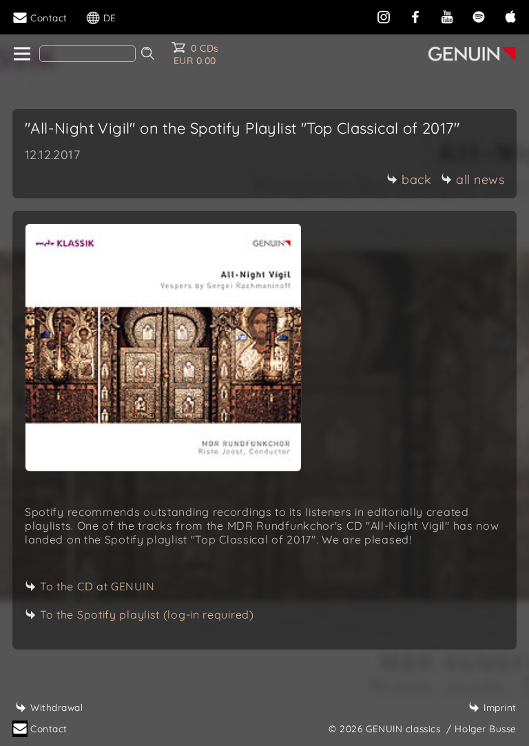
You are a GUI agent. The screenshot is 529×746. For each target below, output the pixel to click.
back (416, 179)
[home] (21, 54)
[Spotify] (479, 15)
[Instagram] (384, 15)
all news (480, 179)
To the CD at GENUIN (97, 586)
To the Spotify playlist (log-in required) (147, 614)
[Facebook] (415, 15)
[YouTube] (447, 15)
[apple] (510, 15)
